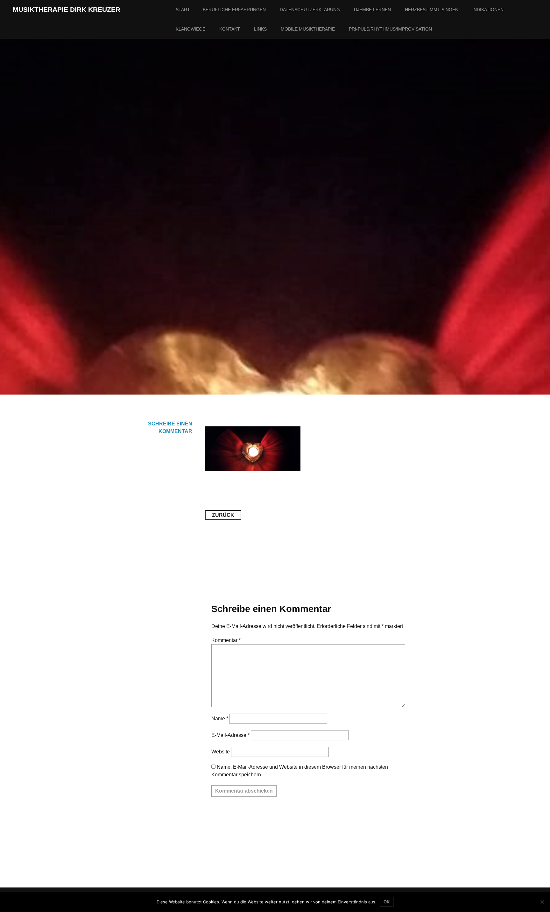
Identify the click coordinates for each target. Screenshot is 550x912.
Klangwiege (190, 29)
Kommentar (226, 640)
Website (220, 751)
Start (183, 9)
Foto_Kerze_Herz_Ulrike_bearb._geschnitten (298, 214)
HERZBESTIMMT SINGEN (431, 9)
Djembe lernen (372, 9)
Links (260, 29)
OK (387, 902)
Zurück (223, 515)
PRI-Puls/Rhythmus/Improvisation (390, 29)
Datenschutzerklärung (310, 9)
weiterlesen (105, 255)
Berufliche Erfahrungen (234, 9)
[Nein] (542, 902)
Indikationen (488, 9)
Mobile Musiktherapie (308, 29)
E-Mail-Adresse (230, 735)
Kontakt (229, 29)
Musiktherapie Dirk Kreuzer (66, 9)
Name (219, 718)
